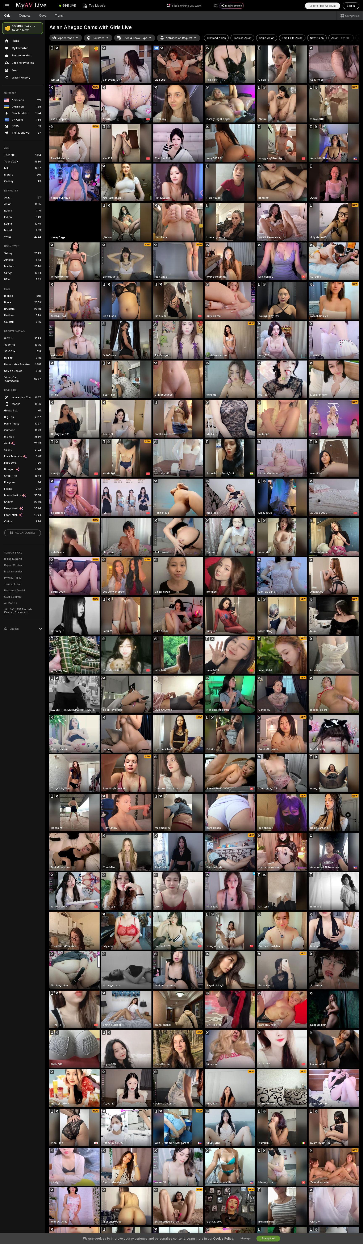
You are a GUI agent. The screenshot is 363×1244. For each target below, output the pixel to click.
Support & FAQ (13, 552)
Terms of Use (12, 584)
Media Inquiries (13, 571)
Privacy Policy (12, 577)
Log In (351, 5)
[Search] (216, 6)
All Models (10, 603)
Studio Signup (12, 596)
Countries (98, 38)
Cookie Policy (223, 1238)
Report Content (13, 565)
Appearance (66, 38)
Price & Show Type (135, 38)
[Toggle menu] (6, 5)
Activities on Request (179, 38)
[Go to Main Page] (34, 5)
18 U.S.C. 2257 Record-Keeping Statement (18, 611)
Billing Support (13, 558)
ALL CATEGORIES (25, 532)
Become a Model (14, 590)
